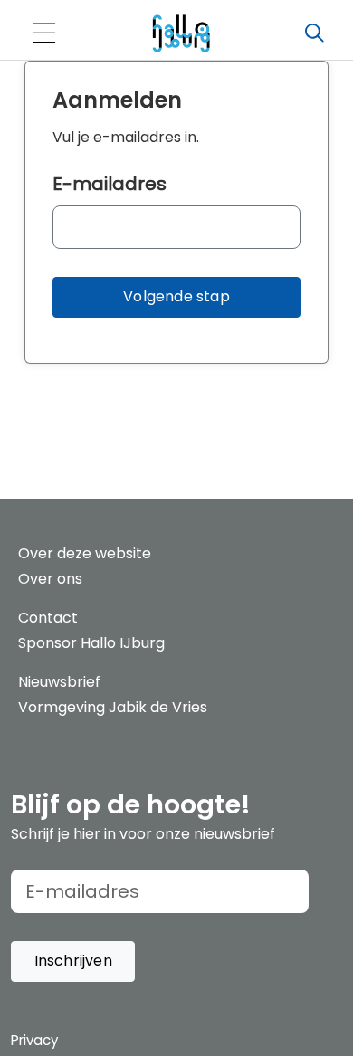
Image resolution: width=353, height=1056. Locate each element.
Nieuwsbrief (59, 681)
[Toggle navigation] (43, 34)
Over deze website (84, 553)
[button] (176, 297)
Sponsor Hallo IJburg (91, 643)
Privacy (34, 1040)
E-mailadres (109, 183)
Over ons (50, 578)
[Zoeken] (314, 33)
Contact (48, 617)
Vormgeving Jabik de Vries (112, 707)
